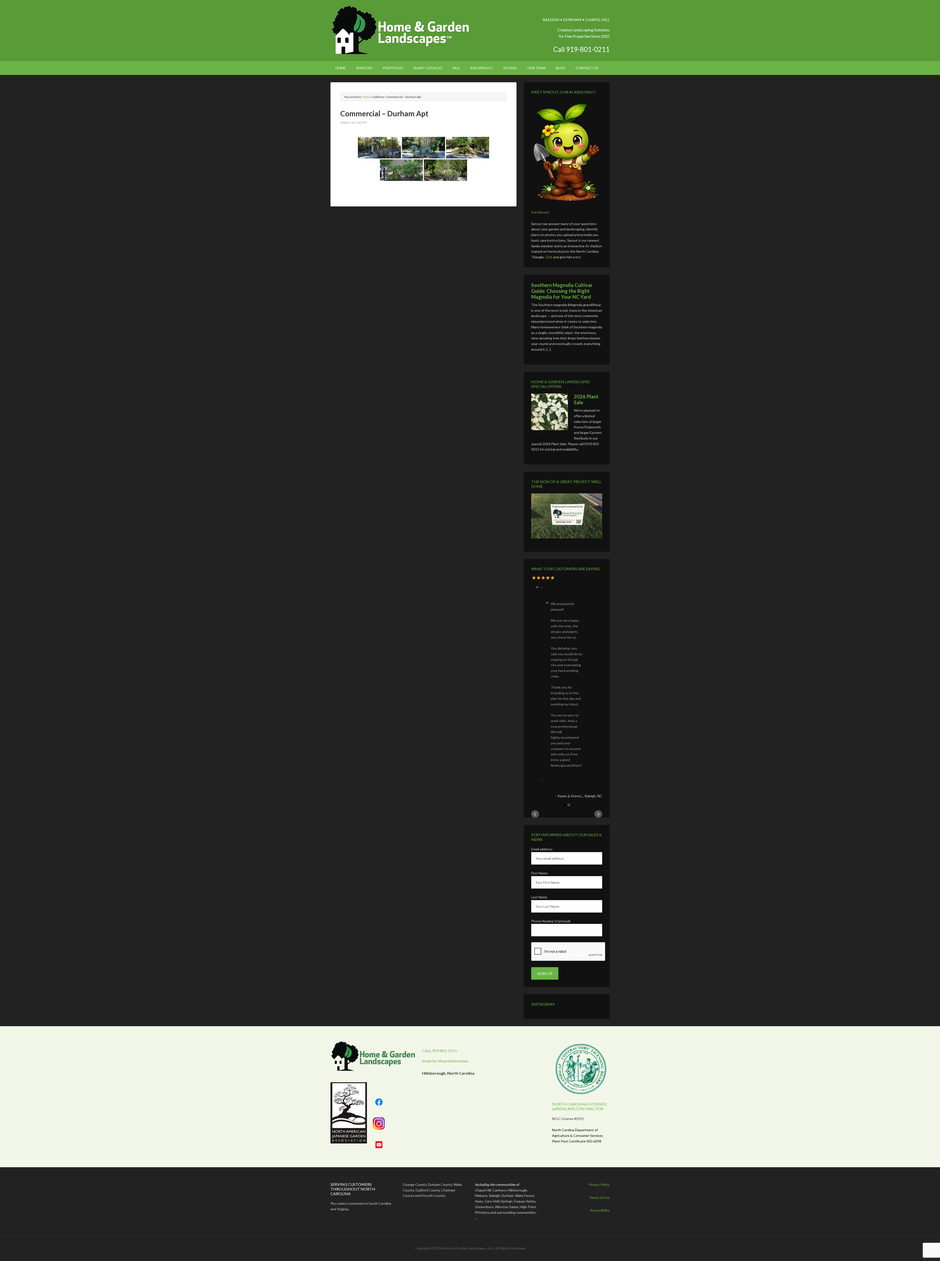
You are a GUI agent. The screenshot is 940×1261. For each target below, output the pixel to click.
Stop (569, 629)
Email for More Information (445, 885)
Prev (535, 638)
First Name (539, 697)
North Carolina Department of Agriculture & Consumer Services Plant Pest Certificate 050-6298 (577, 960)
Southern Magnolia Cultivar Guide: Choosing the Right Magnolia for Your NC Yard (562, 291)
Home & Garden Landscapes (400, 30)
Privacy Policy (599, 1009)
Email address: (542, 673)
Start (565, 629)
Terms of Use (599, 1022)
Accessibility (600, 1035)
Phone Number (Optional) (550, 745)
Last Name (539, 721)
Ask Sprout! (540, 212)
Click (548, 257)
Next (598, 638)
